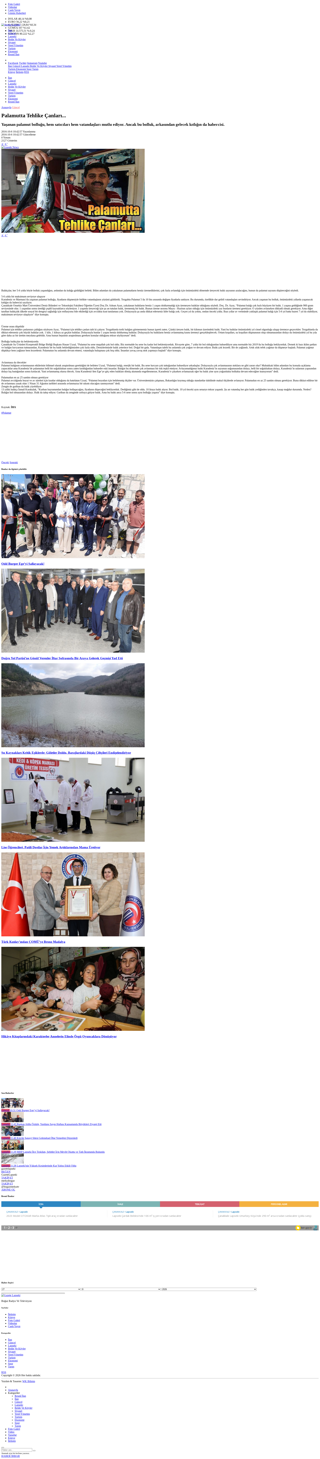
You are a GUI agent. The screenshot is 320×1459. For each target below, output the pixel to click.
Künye (11, 72)
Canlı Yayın (14, 10)
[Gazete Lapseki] (10, 24)
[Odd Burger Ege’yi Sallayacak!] (73, 557)
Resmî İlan (13, 54)
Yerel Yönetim (15, 45)
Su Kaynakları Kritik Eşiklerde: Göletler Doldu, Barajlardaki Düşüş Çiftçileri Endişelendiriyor (66, 752)
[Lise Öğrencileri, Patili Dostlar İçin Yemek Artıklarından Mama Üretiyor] (73, 840)
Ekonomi (13, 51)
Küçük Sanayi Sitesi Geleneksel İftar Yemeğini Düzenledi (44, 1138)
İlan (10, 30)
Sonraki (14, 462)
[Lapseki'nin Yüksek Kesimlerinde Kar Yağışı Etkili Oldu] (12, 1162)
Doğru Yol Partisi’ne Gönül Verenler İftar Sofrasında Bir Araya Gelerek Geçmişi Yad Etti (62, 658)
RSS (26, 72)
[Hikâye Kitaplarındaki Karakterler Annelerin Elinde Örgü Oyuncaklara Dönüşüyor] (73, 1029)
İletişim (20, 72)
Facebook (13, 63)
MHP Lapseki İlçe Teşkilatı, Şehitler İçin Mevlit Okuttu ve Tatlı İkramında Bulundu (57, 1151)
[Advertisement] (101, 263)
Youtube (42, 63)
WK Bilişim (28, 1381)
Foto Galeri (14, 4)
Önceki (5, 462)
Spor (29, 69)
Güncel (12, 33)
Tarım (35, 69)
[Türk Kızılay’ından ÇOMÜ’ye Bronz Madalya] (73, 935)
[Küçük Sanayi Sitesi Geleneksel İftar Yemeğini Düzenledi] (12, 1135)
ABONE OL (8, 1189)
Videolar (12, 7)
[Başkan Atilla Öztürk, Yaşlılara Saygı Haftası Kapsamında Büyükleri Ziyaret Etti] (12, 1121)
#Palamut (6, 412)
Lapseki (12, 36)
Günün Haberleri (17, 13)
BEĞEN (5, 1171)
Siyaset (12, 42)
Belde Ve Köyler (17, 39)
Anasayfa (6, 107)
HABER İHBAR (10, 1456)
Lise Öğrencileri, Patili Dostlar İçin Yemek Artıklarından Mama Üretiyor (50, 847)
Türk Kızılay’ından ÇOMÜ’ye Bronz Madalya (33, 942)
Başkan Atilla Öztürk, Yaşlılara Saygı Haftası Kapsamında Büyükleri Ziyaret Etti (56, 1124)
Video (11, 1432)
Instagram (32, 63)
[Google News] (10, 147)
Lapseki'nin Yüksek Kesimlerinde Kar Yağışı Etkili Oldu (43, 1165)
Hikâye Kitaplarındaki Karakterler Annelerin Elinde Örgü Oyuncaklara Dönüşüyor (59, 1036)
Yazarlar (12, 1435)
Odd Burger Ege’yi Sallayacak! (22, 563)
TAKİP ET (7, 1177)
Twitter (22, 63)
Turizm (12, 48)
